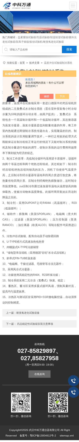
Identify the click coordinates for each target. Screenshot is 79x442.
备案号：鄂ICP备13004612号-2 (38, 435)
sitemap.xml (67, 435)
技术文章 (34, 62)
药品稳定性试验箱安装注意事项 (34, 323)
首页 (22, 62)
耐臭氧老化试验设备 (28, 312)
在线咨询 (39, 374)
